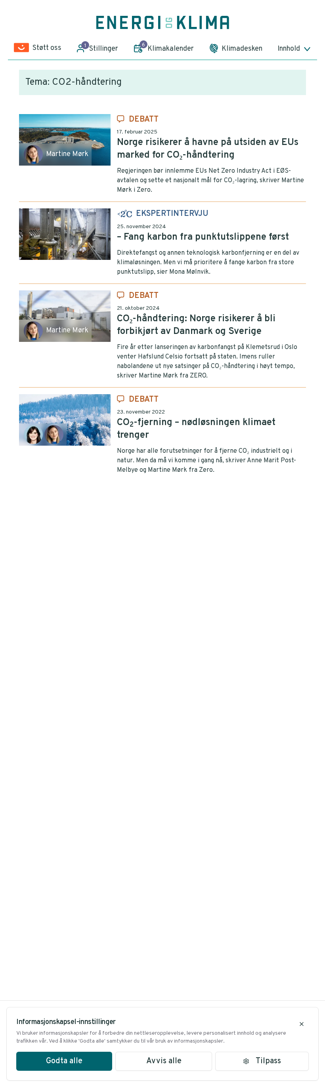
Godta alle (64, 1061)
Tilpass (268, 1061)
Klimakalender (168, 47)
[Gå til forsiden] (162, 22)
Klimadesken (242, 48)
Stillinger (101, 47)
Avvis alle (164, 1061)
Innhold (288, 48)
